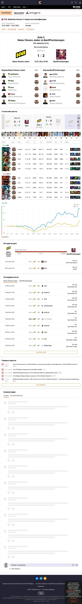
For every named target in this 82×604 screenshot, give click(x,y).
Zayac (19, 192)
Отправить (76, 565)
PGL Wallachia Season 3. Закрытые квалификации (25, 19)
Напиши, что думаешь (18, 565)
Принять (73, 601)
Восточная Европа (41, 47)
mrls (19, 164)
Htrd (19, 168)
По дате (6, 395)
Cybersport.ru (36, 601)
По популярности (16, 395)
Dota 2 (3, 7)
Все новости (41, 385)
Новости (21, 29)
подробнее (69, 590)
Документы (41, 586)
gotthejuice (21, 187)
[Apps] (72, 2)
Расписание (12, 29)
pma (19, 183)
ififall (19, 159)
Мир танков (16, 7)
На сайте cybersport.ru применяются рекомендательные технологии (55, 583)
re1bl (19, 154)
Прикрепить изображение (72, 565)
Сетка (4, 29)
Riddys (20, 197)
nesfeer (20, 149)
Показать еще (41, 352)
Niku (19, 178)
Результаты (30, 29)
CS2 (9, 7)
